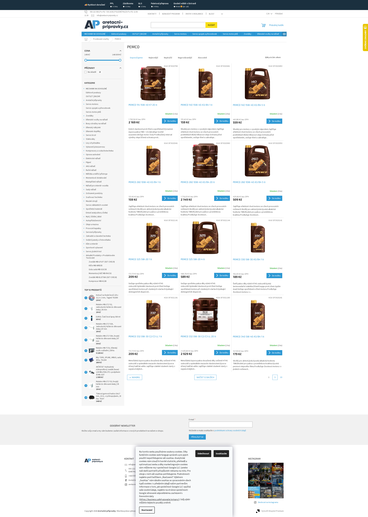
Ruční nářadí (91, 170)
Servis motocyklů (93, 112)
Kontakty (152, 14)
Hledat (211, 25)
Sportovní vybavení (94, 247)
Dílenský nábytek (93, 127)
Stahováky (90, 139)
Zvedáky (89, 115)
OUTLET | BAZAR (93, 96)
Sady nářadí (91, 189)
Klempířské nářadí (94, 181)
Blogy (211, 14)
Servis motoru (92, 104)
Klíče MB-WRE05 (95, 265)
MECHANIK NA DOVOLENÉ (96, 88)
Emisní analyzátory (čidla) (97, 212)
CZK (268, 13)
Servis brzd (91, 135)
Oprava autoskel (93, 154)
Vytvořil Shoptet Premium (273, 511)
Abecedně (202, 57)
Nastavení (147, 510)
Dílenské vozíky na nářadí (97, 119)
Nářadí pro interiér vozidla (97, 185)
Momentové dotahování (96, 177)
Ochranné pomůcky (94, 193)
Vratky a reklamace (194, 14)
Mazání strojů (91, 201)
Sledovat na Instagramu (268, 502)
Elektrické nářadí (93, 158)
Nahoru (136, 377)
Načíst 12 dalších (205, 377)
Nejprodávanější (185, 57)
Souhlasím (221, 453)
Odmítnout (203, 453)
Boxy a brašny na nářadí (96, 123)
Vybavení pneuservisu (95, 146)
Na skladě (94, 72)
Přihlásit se (197, 437)
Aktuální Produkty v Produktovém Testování (100, 256)
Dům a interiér (92, 243)
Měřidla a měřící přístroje (96, 174)
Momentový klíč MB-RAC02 (100, 273)
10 (281, 377)
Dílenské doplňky (93, 131)
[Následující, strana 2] (275, 377)
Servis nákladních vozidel (97, 205)
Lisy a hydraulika (93, 143)
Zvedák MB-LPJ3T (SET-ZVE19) (102, 261)
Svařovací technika (94, 197)
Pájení (88, 162)
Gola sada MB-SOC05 (98, 269)
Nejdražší (168, 57)
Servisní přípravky (94, 232)
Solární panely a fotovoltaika (98, 240)
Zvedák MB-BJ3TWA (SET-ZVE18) (103, 277)
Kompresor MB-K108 (97, 281)
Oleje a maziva (92, 224)
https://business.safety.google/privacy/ (159, 499)
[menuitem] (95, 34)
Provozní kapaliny (93, 228)
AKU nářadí (90, 166)
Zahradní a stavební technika (98, 236)
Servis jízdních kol (93, 251)
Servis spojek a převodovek (98, 108)
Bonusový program (171, 14)
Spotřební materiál (94, 209)
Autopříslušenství (93, 220)
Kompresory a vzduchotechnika (99, 150)
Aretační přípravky (94, 100)
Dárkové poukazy (93, 92)
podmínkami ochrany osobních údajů (230, 430)
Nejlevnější (153, 57)
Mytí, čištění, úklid (93, 216)
